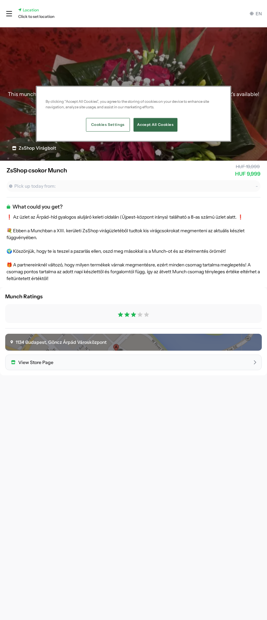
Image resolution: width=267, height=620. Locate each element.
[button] (9, 13)
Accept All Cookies (155, 124)
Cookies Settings (108, 124)
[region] (133, 114)
